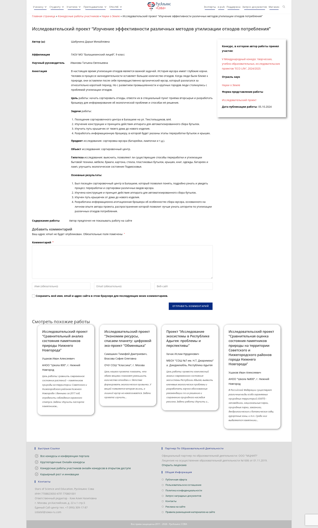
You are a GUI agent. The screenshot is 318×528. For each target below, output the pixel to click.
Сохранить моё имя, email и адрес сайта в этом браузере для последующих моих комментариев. (102, 296)
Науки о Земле (111, 16)
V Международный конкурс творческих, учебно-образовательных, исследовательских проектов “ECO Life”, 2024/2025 (251, 63)
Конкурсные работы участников (78, 16)
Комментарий (42, 242)
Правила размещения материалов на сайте (190, 512)
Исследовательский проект (239, 100)
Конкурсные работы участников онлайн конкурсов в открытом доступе (85, 468)
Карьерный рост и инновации (59, 474)
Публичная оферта (176, 479)
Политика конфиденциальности (183, 490)
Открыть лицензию (174, 465)
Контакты (170, 501)
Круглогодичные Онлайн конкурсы (62, 462)
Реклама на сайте (175, 506)
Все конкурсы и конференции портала (64, 456)
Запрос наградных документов (183, 495)
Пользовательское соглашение (183, 485)
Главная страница (43, 16)
